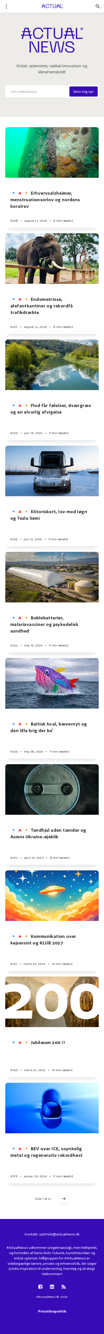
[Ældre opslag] (64, 1199)
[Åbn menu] (6, 6)
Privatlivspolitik (52, 1311)
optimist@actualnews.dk (59, 1234)
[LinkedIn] (52, 1287)
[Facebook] (40, 1287)
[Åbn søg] (97, 6)
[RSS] (64, 1287)
